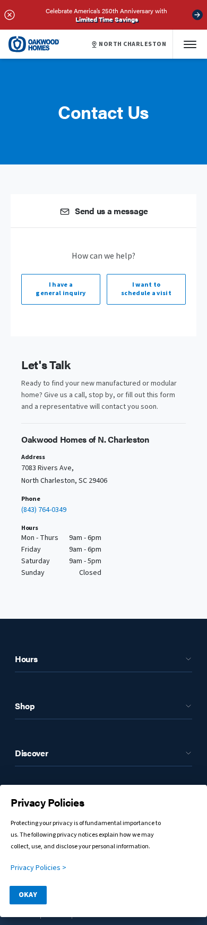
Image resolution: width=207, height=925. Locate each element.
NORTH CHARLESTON (132, 44)
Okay (28, 895)
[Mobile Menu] (190, 44)
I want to (146, 289)
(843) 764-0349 (43, 510)
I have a (61, 289)
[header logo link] (33, 44)
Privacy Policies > (38, 868)
